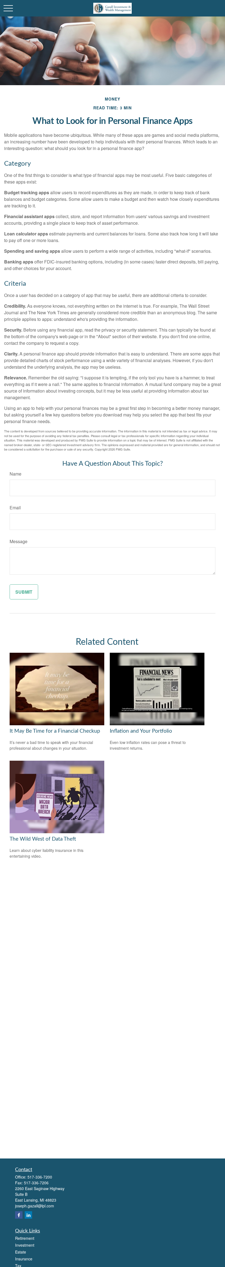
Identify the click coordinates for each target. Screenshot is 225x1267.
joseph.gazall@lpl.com (34, 1205)
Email (15, 507)
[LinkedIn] (28, 1215)
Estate (20, 1252)
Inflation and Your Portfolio (141, 731)
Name (15, 474)
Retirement (24, 1238)
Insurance (23, 1259)
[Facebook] (18, 1215)
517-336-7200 (39, 1177)
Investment (24, 1245)
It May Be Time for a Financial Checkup (55, 731)
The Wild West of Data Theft (43, 839)
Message (18, 541)
